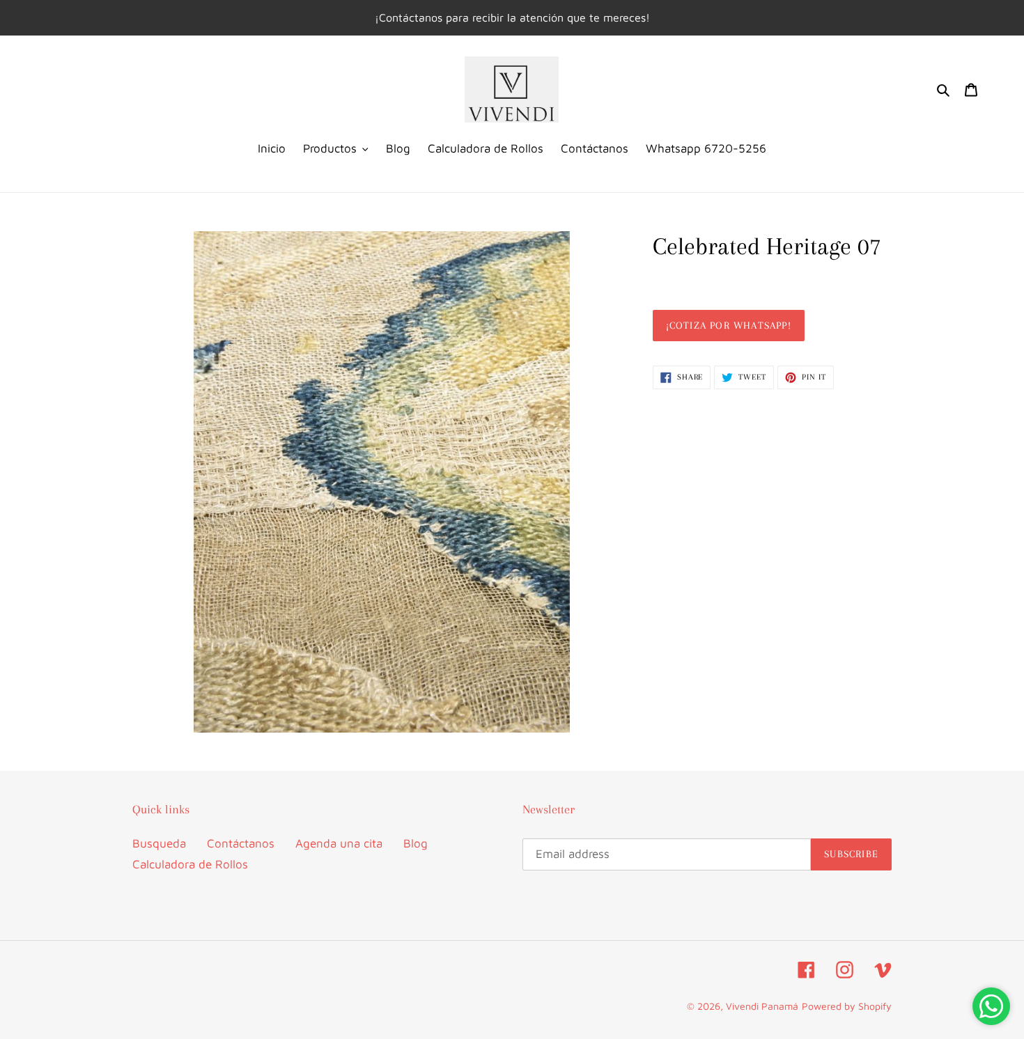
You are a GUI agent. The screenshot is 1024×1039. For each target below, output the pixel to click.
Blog (415, 843)
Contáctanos (240, 843)
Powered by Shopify (847, 1006)
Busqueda (159, 843)
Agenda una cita (338, 843)
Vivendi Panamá (762, 1006)
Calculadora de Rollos (190, 864)
